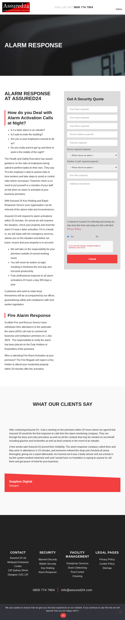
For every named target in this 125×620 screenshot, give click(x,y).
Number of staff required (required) (82, 161)
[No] (120, 611)
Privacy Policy (74, 229)
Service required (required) (79, 149)
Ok (63, 615)
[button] (119, 7)
